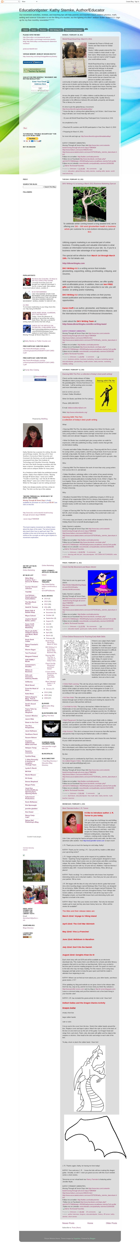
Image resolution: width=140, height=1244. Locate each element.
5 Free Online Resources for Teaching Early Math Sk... (51, 675)
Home (25, 30)
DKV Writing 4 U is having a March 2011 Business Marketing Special (89, 184)
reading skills (100, 171)
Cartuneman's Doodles (30, 665)
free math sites (93, 796)
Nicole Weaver (30, 775)
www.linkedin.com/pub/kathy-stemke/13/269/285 (96, 163)
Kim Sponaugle (31, 805)
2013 (46, 601)
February (49, 638)
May (47, 630)
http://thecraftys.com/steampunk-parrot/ (36, 37)
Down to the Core (31, 722)
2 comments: (90, 793)
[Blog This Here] (48, 716)
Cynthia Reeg (30, 756)
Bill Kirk (28, 771)
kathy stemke (90, 171)
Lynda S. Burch (31, 768)
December (50, 610)
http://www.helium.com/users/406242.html (77, 150)
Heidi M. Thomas (31, 607)
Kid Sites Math (68, 697)
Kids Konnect (68, 731)
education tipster (73, 629)
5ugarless (77, 1238)
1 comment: (90, 357)
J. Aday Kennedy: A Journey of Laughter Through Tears (31, 762)
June (48, 627)
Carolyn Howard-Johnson (31, 587)
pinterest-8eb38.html (30, 49)
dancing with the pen (75, 554)
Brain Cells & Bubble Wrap (30, 611)
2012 (46, 604)
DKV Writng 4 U (55, 30)
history (100, 1214)
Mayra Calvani (30, 615)
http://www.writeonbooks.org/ (77, 412)
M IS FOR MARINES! (39, 292)
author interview (73, 1214)
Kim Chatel (29, 812)
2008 (46, 698)
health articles (88, 361)
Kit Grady (28, 778)
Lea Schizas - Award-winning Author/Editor (31, 597)
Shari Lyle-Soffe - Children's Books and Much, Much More (31, 633)
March (48, 635)
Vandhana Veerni (31, 734)
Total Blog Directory (49, 761)
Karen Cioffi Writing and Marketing (29, 625)
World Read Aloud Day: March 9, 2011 (77, 39)
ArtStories (29, 682)
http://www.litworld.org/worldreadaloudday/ (77, 109)
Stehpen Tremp (31, 748)
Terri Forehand (30, 653)
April (48, 632)
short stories (72, 1216)
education (71, 171)
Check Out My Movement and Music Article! (79, 567)
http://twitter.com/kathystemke (88, 157)
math (111, 796)
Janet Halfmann (31, 731)
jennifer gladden (31, 808)
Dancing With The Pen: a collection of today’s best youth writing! (87, 374)
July (47, 624)
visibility (65, 364)
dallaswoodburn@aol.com (77, 408)
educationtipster (67, 361)
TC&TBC (28, 592)
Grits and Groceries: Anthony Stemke (31, 676)
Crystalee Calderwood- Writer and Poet (31, 742)
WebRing (44, 419)
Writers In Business (28, 670)
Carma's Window (31, 716)
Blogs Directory (28, 928)
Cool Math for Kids (70, 706)
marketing (107, 361)
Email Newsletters (37, 92)
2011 (46, 607)
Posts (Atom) (76, 1227)
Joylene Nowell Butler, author (31, 620)
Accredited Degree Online (71, 761)
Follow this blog (40, 379)
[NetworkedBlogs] (40, 376)
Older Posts (111, 1223)
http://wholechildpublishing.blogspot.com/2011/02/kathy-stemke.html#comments (74, 587)
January (49, 689)
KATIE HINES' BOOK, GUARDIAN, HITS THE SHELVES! (44, 313)
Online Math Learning (71, 684)
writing (70, 364)
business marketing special (104, 359)
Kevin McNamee (31, 802)
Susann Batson (31, 737)
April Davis (71, 796)
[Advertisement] (33, 222)
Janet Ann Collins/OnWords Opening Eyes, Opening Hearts (31, 790)
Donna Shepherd (31, 781)
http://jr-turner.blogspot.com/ (105, 989)
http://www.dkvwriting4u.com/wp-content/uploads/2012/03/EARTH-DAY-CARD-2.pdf (38, 351)
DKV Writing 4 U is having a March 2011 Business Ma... (51, 649)
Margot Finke (30, 785)
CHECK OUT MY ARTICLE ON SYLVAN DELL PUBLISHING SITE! (44, 326)
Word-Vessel (30, 685)
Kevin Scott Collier (29, 640)
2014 (46, 598)
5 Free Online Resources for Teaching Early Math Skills (83, 637)
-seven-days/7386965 (30, 519)
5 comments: (91, 552)
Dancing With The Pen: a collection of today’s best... (51, 658)
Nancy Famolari (92, 1179)
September (50, 618)
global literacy (80, 171)
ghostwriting (78, 361)
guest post (83, 629)
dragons (82, 1214)
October (49, 615)
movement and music (105, 629)
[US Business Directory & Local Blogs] (27, 937)
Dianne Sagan (30, 649)
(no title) (26, 305)
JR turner (106, 1214)
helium (44, 575)
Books (34, 30)
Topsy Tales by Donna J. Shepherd (31, 710)
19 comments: (91, 1212)
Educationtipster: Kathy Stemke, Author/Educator (61, 10)
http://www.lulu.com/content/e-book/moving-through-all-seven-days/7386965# (74, 601)
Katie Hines (29, 694)
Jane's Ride (29, 719)
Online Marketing (29, 570)
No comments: (92, 169)
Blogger (92, 1238)
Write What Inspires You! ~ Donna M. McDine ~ (31, 580)
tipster (108, 171)
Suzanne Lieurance (29, 752)
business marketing (87, 359)
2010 (46, 692)
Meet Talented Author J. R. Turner (75, 808)
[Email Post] (100, 169)
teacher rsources (68, 798)
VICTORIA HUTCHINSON (104, 554)
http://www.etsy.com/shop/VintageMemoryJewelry (40, 56)
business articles (73, 359)
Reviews (43, 30)
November (50, 612)
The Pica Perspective (29, 726)
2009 (46, 695)
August (48, 621)
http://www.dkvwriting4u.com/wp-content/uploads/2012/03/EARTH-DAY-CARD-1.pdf (38, 362)
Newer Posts (68, 1223)
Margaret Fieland (31, 656)
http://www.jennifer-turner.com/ (73, 989)
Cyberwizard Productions (29, 797)
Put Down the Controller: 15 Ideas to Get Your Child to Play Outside (44, 279)
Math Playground (69, 720)
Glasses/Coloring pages (73, 30)
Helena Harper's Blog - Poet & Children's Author (31, 698)
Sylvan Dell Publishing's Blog (31, 821)
